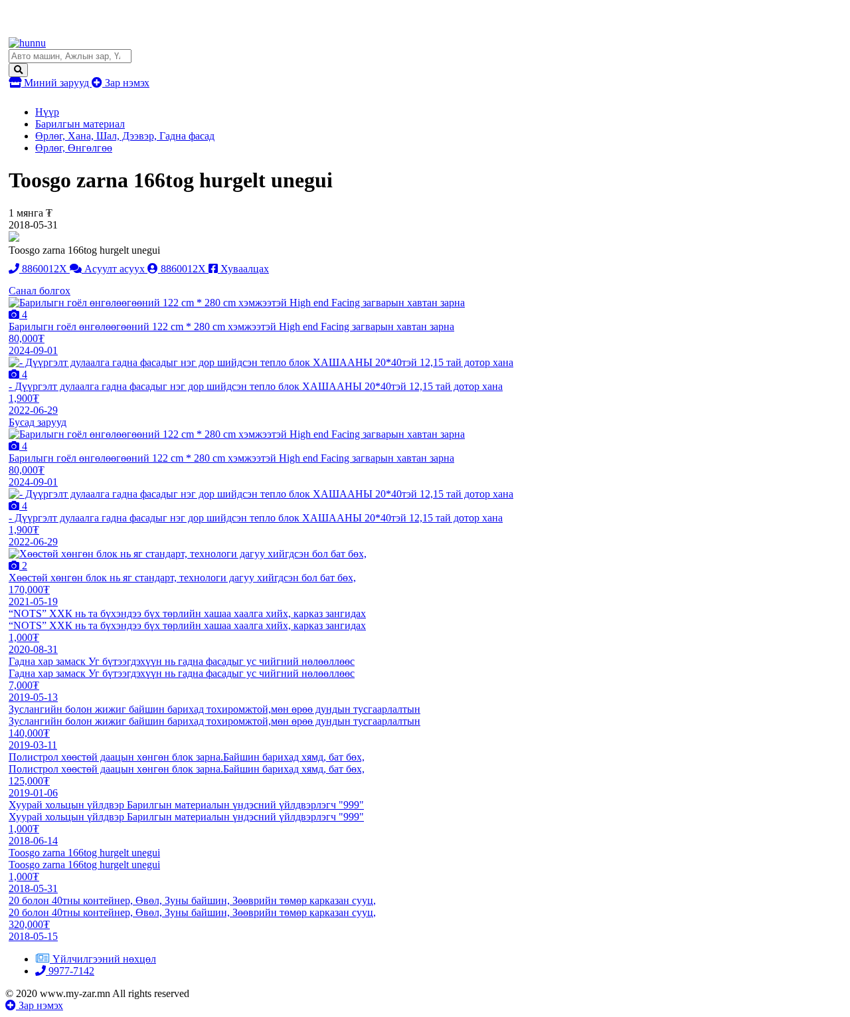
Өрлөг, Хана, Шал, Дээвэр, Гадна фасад (124, 135)
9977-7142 (70, 970)
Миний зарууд (56, 82)
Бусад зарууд (37, 422)
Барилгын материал (80, 124)
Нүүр (47, 112)
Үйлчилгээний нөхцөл (104, 959)
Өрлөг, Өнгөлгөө (73, 147)
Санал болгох (39, 290)
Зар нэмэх (125, 82)
